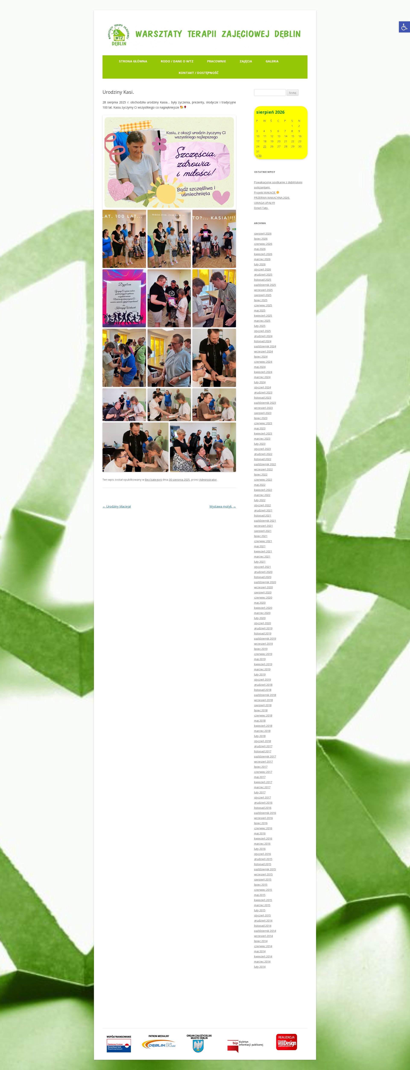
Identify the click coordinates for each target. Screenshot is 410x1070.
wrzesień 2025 (263, 290)
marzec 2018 (262, 731)
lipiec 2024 (260, 356)
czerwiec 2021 (263, 541)
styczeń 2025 (262, 331)
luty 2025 (259, 326)
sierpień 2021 (262, 531)
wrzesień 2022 (263, 469)
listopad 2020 (262, 577)
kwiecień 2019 (263, 664)
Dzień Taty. (261, 208)
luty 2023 (259, 444)
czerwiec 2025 (263, 305)
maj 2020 (259, 603)
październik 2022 (265, 464)
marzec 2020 (262, 613)
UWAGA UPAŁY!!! (264, 203)
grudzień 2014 (263, 920)
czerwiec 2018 (263, 715)
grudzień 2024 (263, 336)
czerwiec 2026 (263, 244)
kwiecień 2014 (263, 956)
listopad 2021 (262, 515)
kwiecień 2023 (263, 433)
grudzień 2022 (263, 454)
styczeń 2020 (262, 623)
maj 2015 (259, 895)
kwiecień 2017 (263, 782)
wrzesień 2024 (263, 351)
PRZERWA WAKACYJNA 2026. (272, 198)
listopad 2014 (262, 926)
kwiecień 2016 (263, 838)
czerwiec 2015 (263, 890)
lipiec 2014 (260, 941)
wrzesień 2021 (263, 526)
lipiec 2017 (260, 767)
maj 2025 (259, 310)
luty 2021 (259, 562)
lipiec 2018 (260, 710)
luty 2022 (259, 500)
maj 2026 (259, 249)
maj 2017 (259, 777)
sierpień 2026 (262, 233)
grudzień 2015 (263, 859)
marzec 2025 (262, 321)
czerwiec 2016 (263, 828)
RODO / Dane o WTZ (177, 61)
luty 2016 (259, 849)
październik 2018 (265, 695)
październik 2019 (265, 638)
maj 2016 (259, 833)
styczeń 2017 (262, 797)
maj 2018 (259, 720)
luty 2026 (259, 264)
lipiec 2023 (260, 418)
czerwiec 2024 (263, 362)
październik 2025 (265, 285)
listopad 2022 (262, 459)
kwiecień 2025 (263, 315)
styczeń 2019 (262, 679)
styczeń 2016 (262, 854)
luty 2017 (259, 792)
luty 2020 (259, 618)
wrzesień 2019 (263, 644)
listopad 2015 (262, 864)
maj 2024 (259, 367)
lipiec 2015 (260, 885)
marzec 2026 (262, 259)
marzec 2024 (262, 377)
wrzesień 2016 (263, 818)
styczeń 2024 (262, 387)
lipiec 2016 (260, 823)
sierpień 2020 (262, 592)
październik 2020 (265, 582)
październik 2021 (265, 521)
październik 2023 (265, 403)
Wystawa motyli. (222, 506)
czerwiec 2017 (263, 772)
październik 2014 (265, 931)
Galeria (272, 61)
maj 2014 (259, 951)
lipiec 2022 (260, 474)
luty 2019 (259, 674)
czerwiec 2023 (263, 423)
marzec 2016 (262, 843)
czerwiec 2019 (263, 654)
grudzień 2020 (263, 572)
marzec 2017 (262, 787)
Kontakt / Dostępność (198, 72)
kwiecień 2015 (263, 900)
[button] (404, 26)
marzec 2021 (262, 556)
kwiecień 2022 (263, 490)
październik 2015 (265, 869)
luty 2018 (259, 736)
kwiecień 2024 (263, 372)
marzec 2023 (262, 438)
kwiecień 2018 (263, 726)
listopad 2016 (262, 808)
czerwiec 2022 (263, 479)
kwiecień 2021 (263, 551)
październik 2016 (265, 813)
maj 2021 (259, 546)
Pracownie (216, 61)
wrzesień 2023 (263, 408)
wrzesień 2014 (263, 936)
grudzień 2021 (263, 510)
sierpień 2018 (262, 705)
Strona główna (133, 61)
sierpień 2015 (262, 879)
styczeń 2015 (262, 915)
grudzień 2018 (263, 685)
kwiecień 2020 (263, 608)
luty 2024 (259, 382)
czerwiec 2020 (263, 597)
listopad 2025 (262, 280)
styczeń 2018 (262, 741)
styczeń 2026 (262, 269)
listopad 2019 (262, 633)
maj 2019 (259, 659)
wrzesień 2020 (263, 587)
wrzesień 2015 (263, 874)
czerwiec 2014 (263, 946)
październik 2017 (265, 756)
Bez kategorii (153, 479)
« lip (259, 155)
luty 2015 (259, 910)
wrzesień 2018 (263, 700)
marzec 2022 (262, 495)
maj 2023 (259, 428)
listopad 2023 (262, 397)
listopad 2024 (262, 341)
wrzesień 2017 (263, 761)
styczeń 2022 (262, 505)
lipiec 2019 (260, 649)
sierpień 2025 (262, 295)
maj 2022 (259, 485)
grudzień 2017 (263, 746)
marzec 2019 (262, 669)
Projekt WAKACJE (265, 192)
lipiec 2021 (260, 536)
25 (264, 146)
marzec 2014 (262, 961)
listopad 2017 (262, 751)
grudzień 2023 (263, 392)
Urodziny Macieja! (116, 506)
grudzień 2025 (263, 274)
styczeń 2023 (262, 449)
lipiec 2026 (260, 239)
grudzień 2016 (263, 802)
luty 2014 (259, 967)
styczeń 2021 (262, 567)
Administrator (208, 479)
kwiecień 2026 (263, 254)
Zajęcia (246, 61)
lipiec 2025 (260, 300)
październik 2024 (265, 346)
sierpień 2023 (262, 413)
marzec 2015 (262, 905)
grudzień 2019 (263, 628)
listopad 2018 (262, 690)
